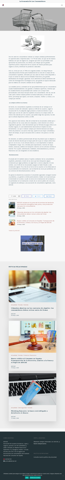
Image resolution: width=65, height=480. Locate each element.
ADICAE (22, 23)
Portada (20, 305)
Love (16, 196)
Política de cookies (35, 477)
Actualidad (28, 15)
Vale (27, 477)
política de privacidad (50, 457)
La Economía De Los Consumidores (33, 1)
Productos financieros (29, 355)
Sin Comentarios (42, 23)
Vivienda (25, 305)
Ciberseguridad (22, 407)
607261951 (8, 459)
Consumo (37, 15)
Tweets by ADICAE (14, 230)
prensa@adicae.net (10, 461)
